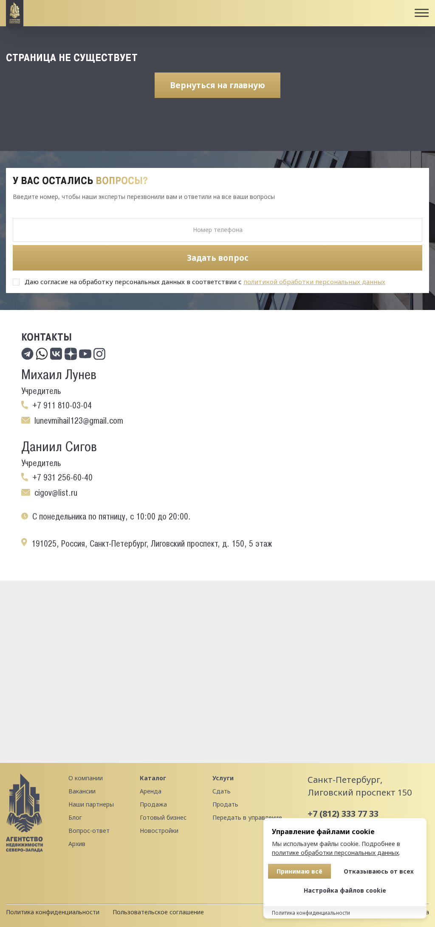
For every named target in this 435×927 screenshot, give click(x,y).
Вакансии (82, 791)
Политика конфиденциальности (52, 912)
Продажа (153, 804)
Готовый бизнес (163, 817)
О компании (85, 778)
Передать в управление (247, 817)
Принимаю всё (299, 871)
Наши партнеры (91, 804)
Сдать (221, 791)
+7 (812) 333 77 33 (343, 813)
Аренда (150, 791)
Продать (225, 804)
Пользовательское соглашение (158, 912)
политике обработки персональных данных (335, 853)
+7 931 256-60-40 (62, 477)
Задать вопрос (218, 257)
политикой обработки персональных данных (314, 281)
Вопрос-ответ (89, 830)
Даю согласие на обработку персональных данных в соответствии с (205, 281)
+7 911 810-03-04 (62, 405)
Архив (76, 844)
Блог (75, 817)
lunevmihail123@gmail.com (78, 421)
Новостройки (159, 830)
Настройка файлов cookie (345, 890)
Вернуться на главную (217, 85)
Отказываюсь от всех (379, 871)
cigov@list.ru (55, 493)
